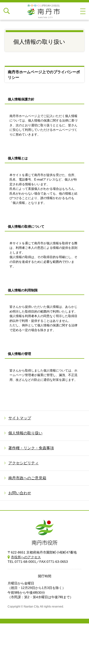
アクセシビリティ (23, 463)
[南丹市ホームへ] (44, 11)
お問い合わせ (19, 493)
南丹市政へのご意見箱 (27, 478)
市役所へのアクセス (26, 557)
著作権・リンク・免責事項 (31, 448)
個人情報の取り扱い (25, 433)
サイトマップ (19, 418)
